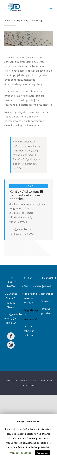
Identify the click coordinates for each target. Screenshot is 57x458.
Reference (46, 293)
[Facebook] (11, 336)
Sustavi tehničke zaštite (29, 331)
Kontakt (46, 301)
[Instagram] (11, 345)
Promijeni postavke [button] (20, 452)
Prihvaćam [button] (42, 453)
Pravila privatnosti (46, 311)
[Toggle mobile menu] (51, 9)
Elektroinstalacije (29, 286)
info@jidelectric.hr (15, 314)
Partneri (46, 286)
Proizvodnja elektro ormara (29, 298)
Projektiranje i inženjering (29, 314)
